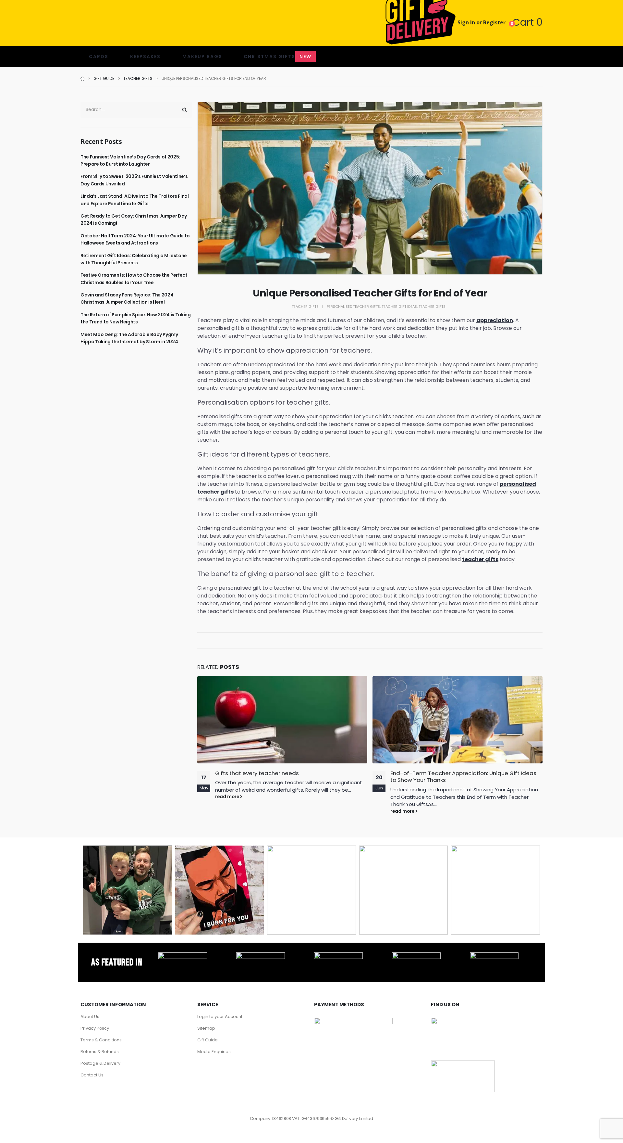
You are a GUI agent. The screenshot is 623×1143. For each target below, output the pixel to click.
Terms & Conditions (101, 1040)
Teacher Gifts (305, 306)
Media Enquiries (214, 1052)
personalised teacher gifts (353, 306)
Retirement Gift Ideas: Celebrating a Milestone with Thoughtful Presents (133, 259)
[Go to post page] (282, 719)
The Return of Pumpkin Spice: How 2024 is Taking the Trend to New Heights (135, 318)
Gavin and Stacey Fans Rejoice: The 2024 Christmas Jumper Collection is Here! (126, 298)
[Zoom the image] (182, 956)
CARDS (98, 56)
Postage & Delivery (100, 1063)
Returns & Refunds (99, 1052)
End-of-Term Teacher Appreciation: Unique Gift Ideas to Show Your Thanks (463, 776)
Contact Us (92, 1075)
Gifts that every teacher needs (257, 773)
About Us (89, 1016)
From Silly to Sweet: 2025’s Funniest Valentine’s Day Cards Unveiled (134, 180)
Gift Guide (207, 1040)
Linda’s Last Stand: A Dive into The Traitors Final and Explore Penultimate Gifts (134, 200)
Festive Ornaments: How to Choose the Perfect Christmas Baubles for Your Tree (134, 278)
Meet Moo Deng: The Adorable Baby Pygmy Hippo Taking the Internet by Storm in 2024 (129, 338)
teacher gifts (480, 559)
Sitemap (206, 1028)
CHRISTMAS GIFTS (278, 56)
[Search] (184, 110)
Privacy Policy (94, 1028)
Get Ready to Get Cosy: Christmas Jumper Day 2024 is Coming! (133, 219)
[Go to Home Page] (82, 78)
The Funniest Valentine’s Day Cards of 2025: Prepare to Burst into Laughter (130, 160)
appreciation (494, 320)
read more (227, 797)
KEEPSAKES (145, 56)
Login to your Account (219, 1016)
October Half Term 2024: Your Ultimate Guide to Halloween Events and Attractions (135, 239)
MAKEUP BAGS (202, 56)
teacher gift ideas (399, 306)
